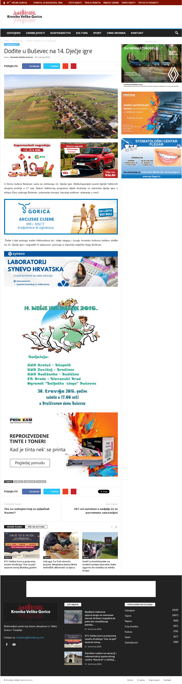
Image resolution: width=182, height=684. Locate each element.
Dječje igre (29, 481)
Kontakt (137, 33)
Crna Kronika (116, 33)
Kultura (82, 33)
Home (6, 41)
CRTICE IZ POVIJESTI (148, 2)
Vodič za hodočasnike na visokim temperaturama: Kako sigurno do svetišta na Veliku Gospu (99, 566)
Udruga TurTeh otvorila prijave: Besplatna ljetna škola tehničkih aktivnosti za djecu (60, 564)
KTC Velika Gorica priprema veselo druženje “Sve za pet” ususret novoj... (101, 639)
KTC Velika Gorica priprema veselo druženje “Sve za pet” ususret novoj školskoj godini (20, 564)
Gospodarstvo (60, 33)
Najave (8, 557)
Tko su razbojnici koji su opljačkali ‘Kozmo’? (26, 510)
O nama (141, 680)
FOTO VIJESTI (75, 2)
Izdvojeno (14, 33)
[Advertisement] (117, 17)
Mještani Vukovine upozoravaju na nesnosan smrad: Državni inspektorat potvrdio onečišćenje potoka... (100, 618)
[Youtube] (14, 645)
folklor (41, 481)
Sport (97, 33)
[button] (176, 33)
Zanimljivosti (35, 33)
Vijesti (47, 557)
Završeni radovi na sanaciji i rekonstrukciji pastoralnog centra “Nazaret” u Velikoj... (101, 656)
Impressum (154, 680)
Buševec (18, 481)
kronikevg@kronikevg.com (30, 637)
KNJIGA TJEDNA (111, 2)
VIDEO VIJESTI (128, 2)
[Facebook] (7, 645)
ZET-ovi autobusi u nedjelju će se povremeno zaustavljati (96, 510)
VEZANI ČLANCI (14, 526)
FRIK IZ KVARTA (93, 2)
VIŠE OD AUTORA (36, 526)
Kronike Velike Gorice (21, 57)
